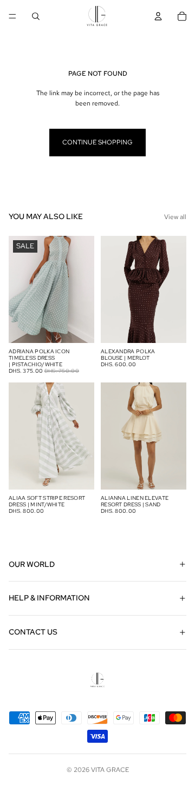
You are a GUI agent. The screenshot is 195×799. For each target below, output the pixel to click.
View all (175, 217)
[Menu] (12, 16)
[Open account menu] (158, 16)
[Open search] (36, 16)
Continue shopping (97, 142)
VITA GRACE (110, 769)
